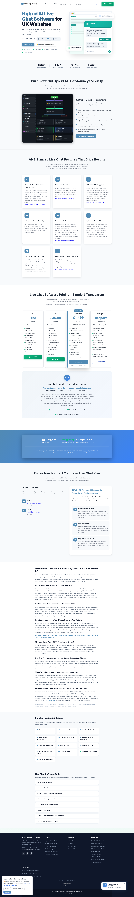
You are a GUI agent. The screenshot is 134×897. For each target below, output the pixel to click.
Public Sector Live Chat (98, 846)
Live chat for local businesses (86, 738)
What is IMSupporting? (45, 782)
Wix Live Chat (64, 745)
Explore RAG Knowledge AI (94, 202)
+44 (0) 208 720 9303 (33, 512)
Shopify (61, 635)
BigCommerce (87, 635)
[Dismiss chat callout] (124, 883)
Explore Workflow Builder (86, 136)
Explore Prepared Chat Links (64, 198)
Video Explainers (96, 854)
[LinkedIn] (27, 853)
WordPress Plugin (96, 862)
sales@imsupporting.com (34, 503)
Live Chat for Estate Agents (65, 731)
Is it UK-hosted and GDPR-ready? (48, 821)
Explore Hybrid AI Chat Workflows (35, 204)
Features (47, 4)
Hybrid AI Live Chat (51, 841)
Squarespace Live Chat (46, 745)
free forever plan (50, 700)
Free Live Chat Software (89, 751)
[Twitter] (23, 853)
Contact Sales (101, 361)
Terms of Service (73, 849)
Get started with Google (46, 44)
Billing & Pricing (95, 851)
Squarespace (72, 635)
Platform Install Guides (98, 859)
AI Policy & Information (98, 857)
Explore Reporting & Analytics (64, 270)
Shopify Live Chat (87, 745)
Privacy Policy (72, 846)
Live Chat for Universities (42, 738)
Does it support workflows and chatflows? (51, 815)
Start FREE (27, 44)
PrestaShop (43, 637)
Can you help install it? (45, 810)
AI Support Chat (65, 751)
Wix (66, 635)
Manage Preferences (18, 888)
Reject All (7, 888)
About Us (71, 841)
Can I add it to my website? (46, 799)
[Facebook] (31, 853)
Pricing (56, 4)
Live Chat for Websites (46, 759)
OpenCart (51, 637)
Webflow (79, 635)
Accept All (7, 892)
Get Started (78, 362)
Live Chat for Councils (97, 841)
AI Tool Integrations (51, 849)
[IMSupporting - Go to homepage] (29, 4)
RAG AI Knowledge (50, 846)
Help (71, 4)
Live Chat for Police (97, 843)
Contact (70, 843)
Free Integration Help (51, 854)
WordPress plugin (53, 635)
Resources (79, 4)
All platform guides (41, 635)
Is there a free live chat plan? (47, 788)
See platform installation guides (64, 240)
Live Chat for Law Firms (89, 730)
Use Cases (63, 4)
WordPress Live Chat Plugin (44, 752)
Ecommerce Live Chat (45, 730)
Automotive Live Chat (67, 737)
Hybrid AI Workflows (51, 843)
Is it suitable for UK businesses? (48, 804)
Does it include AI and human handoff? (50, 793)
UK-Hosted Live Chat (97, 849)
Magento (95, 635)
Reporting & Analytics (51, 851)
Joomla (37, 637)
